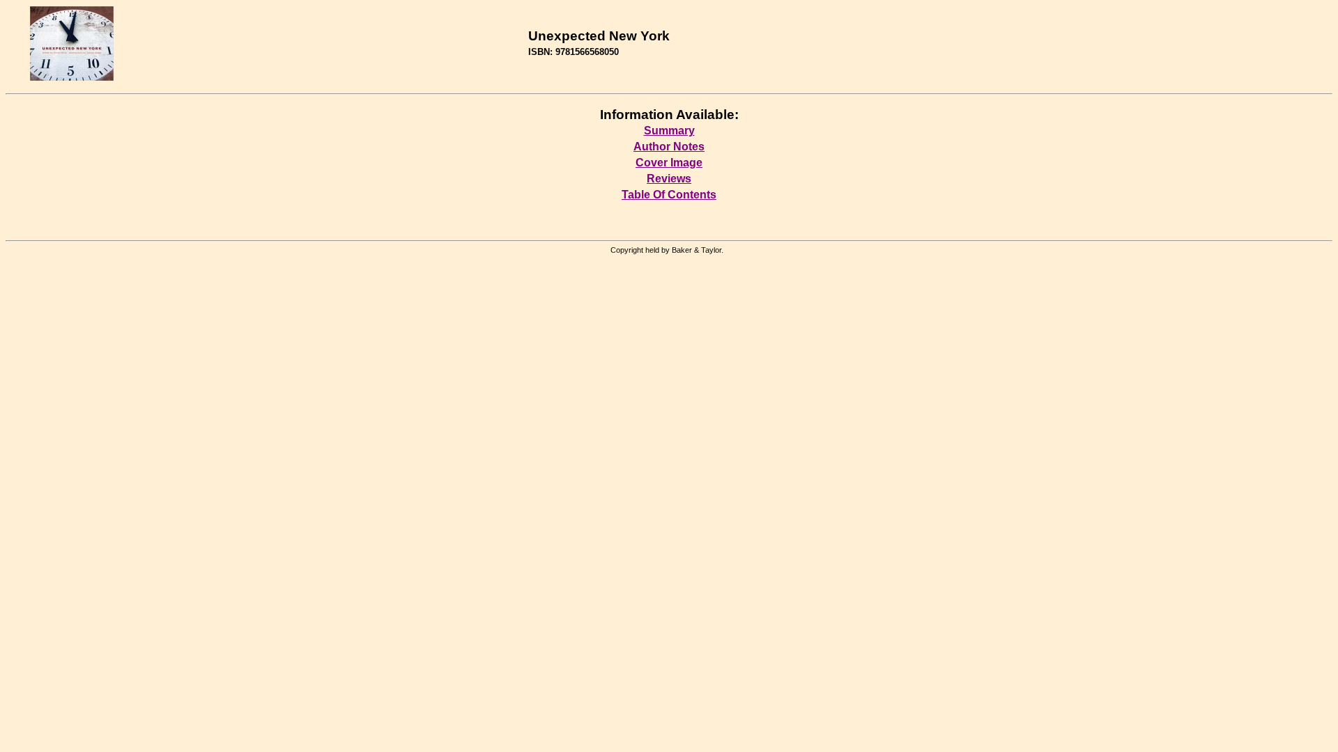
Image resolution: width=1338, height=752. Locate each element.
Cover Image (669, 163)
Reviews (669, 179)
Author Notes (669, 146)
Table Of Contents (669, 195)
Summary (669, 130)
